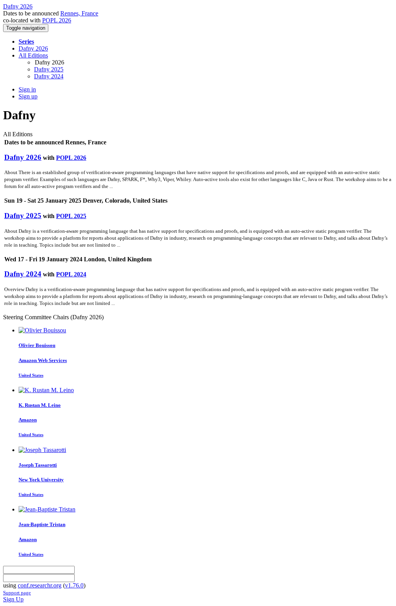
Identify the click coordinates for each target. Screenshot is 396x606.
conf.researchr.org (39, 585)
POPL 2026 (56, 20)
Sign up (28, 96)
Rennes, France (79, 13)
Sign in (27, 89)
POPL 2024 (71, 274)
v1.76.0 (74, 585)
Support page (17, 593)
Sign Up (13, 599)
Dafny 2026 (33, 48)
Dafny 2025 (48, 69)
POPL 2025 (71, 216)
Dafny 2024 (48, 76)
